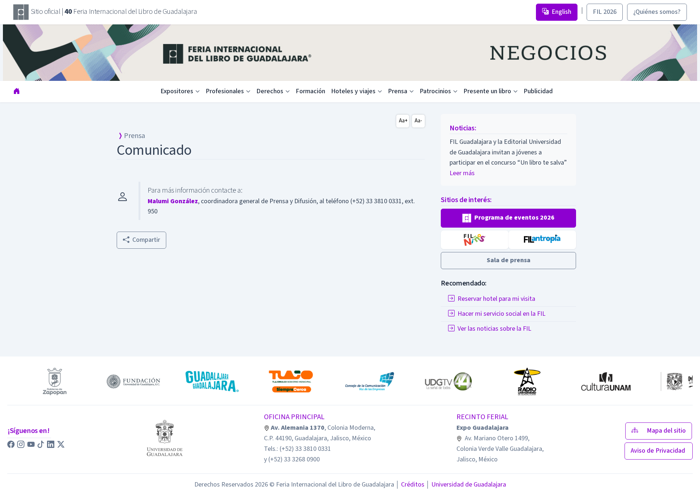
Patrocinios (435, 91)
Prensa (397, 91)
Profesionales (225, 91)
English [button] (561, 11)
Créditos (410, 484)
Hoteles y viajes (353, 91)
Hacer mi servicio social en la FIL (501, 313)
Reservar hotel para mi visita (496, 298)
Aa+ (403, 121)
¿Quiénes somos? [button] (657, 11)
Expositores (176, 91)
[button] (508, 218)
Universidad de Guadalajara (466, 484)
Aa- (418, 121)
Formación (310, 91)
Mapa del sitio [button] (666, 430)
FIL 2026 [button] (605, 11)
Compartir (146, 239)
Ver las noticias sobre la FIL (494, 328)
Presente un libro (487, 91)
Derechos (269, 91)
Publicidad (538, 91)
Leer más (462, 173)
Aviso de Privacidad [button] (659, 450)
